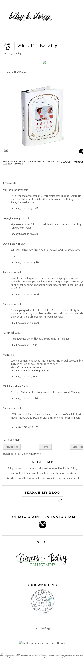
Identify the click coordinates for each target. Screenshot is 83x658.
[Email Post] (5, 150)
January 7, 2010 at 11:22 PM (24, 398)
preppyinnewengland (14, 218)
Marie (6, 354)
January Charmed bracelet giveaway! (30, 370)
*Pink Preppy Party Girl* (15, 386)
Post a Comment (11, 439)
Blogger (48, 628)
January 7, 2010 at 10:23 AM (25, 294)
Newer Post (12, 446)
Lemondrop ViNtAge (31, 367)
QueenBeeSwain (12, 243)
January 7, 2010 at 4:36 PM (24, 376)
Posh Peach (8, 332)
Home (45, 446)
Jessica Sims (74, 655)
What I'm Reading (37, 46)
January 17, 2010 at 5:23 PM (24, 427)
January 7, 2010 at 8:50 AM (24, 208)
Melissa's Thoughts (13, 190)
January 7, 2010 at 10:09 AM (25, 262)
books (18, 164)
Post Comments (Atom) (29, 453)
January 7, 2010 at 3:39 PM (24, 344)
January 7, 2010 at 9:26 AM (24, 234)
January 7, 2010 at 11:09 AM (25, 323)
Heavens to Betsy (33, 655)
